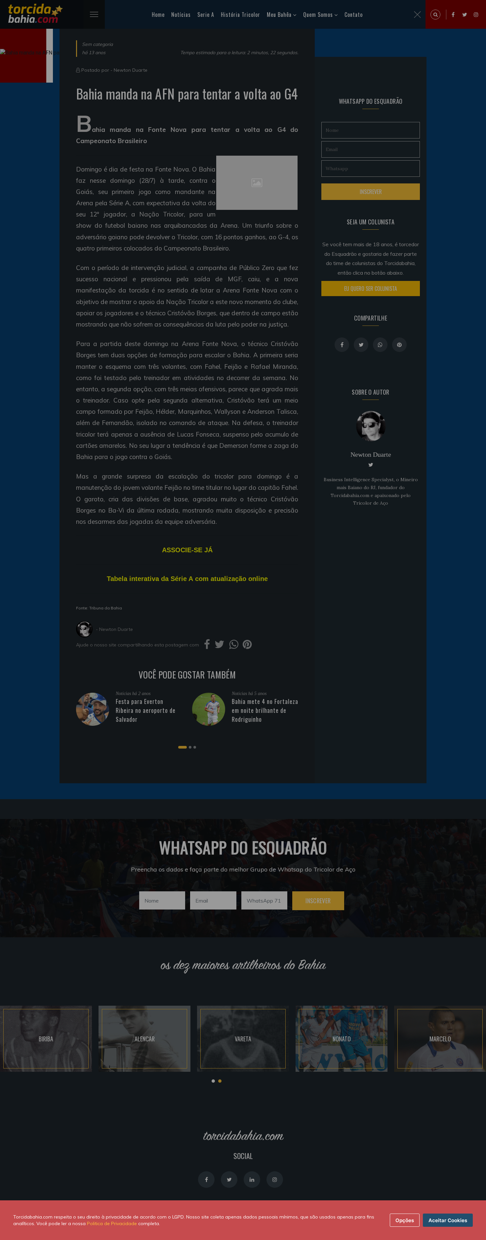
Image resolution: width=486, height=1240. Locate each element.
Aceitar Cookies (447, 1220)
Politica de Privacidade (112, 1223)
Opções (404, 1220)
